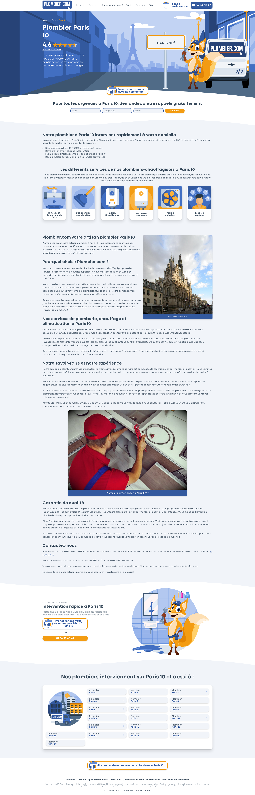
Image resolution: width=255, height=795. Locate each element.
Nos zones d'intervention (176, 780)
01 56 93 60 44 (65, 638)
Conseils (93, 5)
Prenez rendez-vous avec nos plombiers (131, 90)
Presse (140, 780)
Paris (54, 20)
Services (81, 5)
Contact (140, 5)
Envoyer (174, 111)
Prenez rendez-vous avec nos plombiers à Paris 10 (68, 623)
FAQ (151, 5)
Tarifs (129, 5)
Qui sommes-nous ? (112, 5)
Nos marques (152, 780)
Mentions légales (143, 790)
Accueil (45, 20)
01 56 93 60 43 (201, 5)
